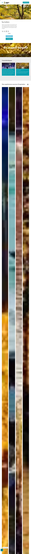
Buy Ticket (25, 2)
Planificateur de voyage (9, 38)
